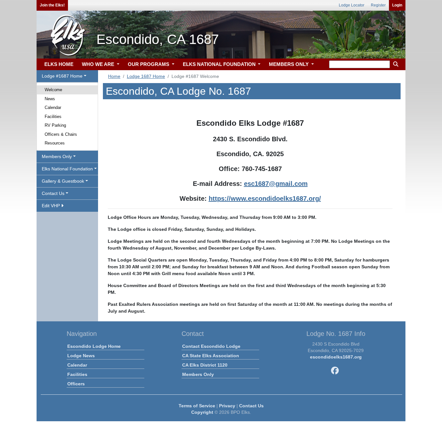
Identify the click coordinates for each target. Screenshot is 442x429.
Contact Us (251, 405)
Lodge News (81, 355)
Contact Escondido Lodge (211, 346)
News (50, 98)
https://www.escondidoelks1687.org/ (265, 198)
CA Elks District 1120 (204, 365)
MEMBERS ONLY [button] (289, 64)
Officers (76, 383)
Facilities (53, 116)
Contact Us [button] (53, 193)
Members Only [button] (57, 156)
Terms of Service (197, 405)
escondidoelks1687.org (336, 356)
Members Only (198, 374)
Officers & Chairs (61, 134)
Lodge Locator (351, 5)
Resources (55, 143)
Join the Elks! (52, 5)
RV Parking (55, 125)
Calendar (53, 107)
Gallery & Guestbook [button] (63, 181)
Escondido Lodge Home (94, 346)
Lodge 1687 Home (146, 76)
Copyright (202, 412)
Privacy (227, 405)
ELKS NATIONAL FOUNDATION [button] (220, 64)
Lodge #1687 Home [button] (62, 76)
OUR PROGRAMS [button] (149, 64)
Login (397, 5)
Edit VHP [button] (51, 205)
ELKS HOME (58, 64)
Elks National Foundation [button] (67, 168)
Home (114, 76)
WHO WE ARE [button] (99, 64)
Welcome (53, 89)
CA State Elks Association (210, 355)
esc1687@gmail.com (276, 183)
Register (378, 5)
